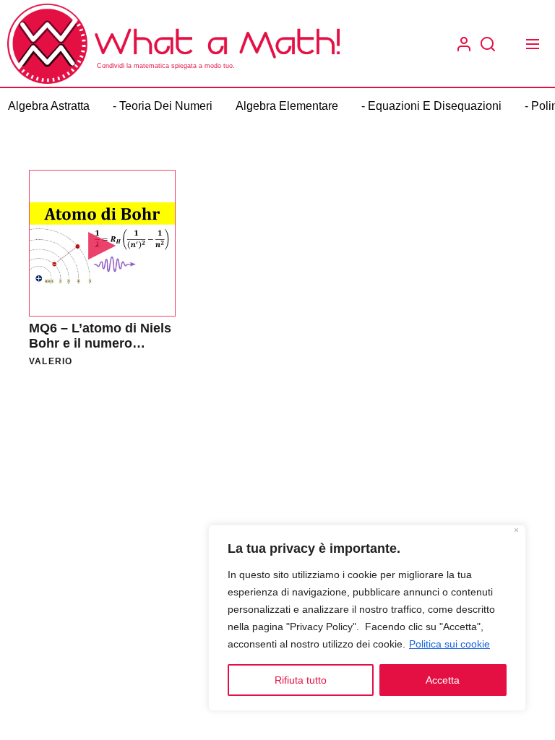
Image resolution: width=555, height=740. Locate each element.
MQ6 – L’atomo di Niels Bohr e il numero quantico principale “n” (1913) (101, 351)
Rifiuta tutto (301, 680)
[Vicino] (516, 531)
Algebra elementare (287, 106)
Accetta (443, 680)
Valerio (50, 361)
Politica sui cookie (449, 644)
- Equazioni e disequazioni (431, 106)
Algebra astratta (49, 106)
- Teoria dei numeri (162, 106)
